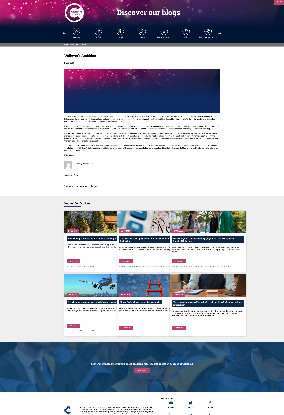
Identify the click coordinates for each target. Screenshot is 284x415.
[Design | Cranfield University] (186, 31)
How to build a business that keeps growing (140, 302)
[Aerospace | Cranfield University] (76, 31)
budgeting (122, 266)
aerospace (70, 331)
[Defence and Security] (164, 31)
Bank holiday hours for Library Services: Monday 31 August (96, 238)
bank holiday (70, 266)
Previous (64, 33)
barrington (78, 266)
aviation (76, 331)
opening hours (90, 266)
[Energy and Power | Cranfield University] (208, 31)
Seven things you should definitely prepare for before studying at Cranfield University (203, 239)
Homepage (68, 44)
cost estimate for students (150, 266)
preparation (215, 266)
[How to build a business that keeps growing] (155, 285)
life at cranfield (206, 266)
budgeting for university (133, 266)
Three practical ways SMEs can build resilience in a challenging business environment (207, 303)
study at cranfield (225, 266)
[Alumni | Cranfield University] (120, 31)
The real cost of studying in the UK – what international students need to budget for (154, 239)
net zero (87, 331)
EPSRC (82, 331)
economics (163, 266)
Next (220, 33)
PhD (92, 331)
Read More (73, 261)
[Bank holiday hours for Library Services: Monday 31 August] (102, 222)
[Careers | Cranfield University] (142, 31)
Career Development (194, 266)
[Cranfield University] (74, 3)
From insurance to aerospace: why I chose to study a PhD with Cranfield (101, 302)
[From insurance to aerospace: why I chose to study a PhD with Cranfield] (102, 285)
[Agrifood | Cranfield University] (98, 31)
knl (84, 266)
